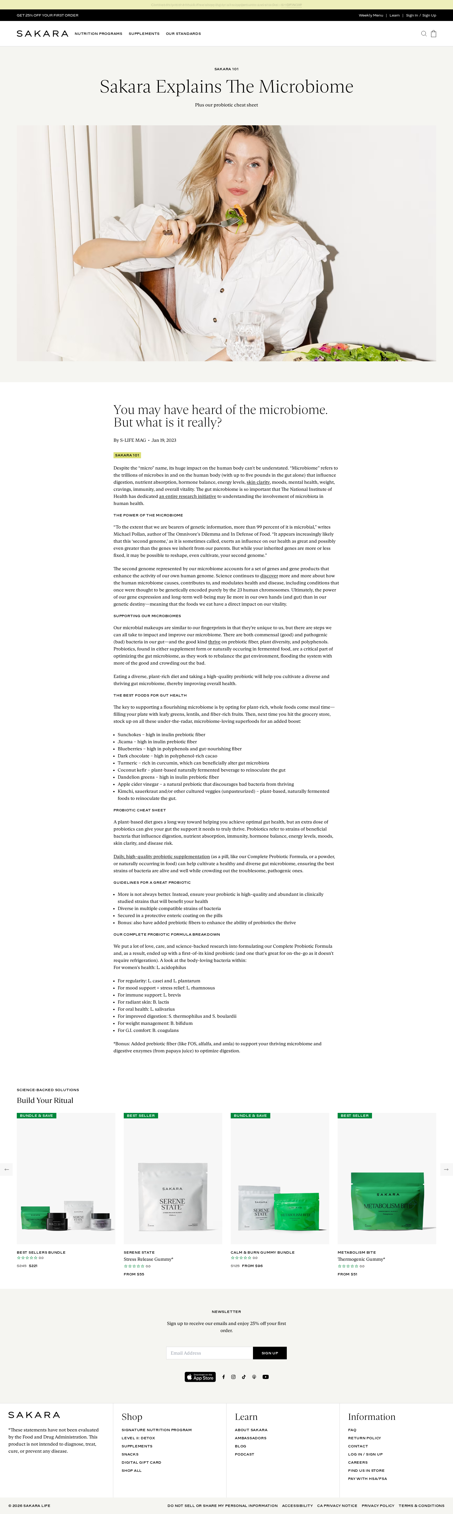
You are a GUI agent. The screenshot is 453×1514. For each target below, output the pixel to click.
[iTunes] (254, 1377)
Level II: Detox (138, 1438)
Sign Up (429, 15)
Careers (358, 1462)
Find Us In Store (366, 1470)
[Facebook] (223, 1377)
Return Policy (364, 1438)
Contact (358, 1446)
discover (269, 575)
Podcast (244, 1454)
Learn (395, 15)
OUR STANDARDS (183, 34)
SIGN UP (294, 5)
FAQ (352, 1430)
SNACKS (130, 1454)
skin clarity (258, 482)
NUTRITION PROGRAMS (98, 34)
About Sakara (251, 1430)
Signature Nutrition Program (157, 1430)
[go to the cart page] (433, 33)
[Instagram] (233, 1377)
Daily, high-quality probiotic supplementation (162, 856)
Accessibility (297, 1506)
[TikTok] (244, 1377)
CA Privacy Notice (337, 1506)
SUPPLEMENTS (144, 34)
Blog (240, 1446)
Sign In (412, 15)
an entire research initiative (187, 496)
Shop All (132, 1470)
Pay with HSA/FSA (367, 1479)
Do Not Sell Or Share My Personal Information (223, 1506)
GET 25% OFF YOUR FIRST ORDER (47, 15)
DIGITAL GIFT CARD (141, 1462)
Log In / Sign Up (365, 1454)
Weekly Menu (371, 15)
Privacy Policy (378, 1506)
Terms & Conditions (422, 1506)
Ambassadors (251, 1438)
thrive (214, 641)
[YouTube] (265, 1377)
